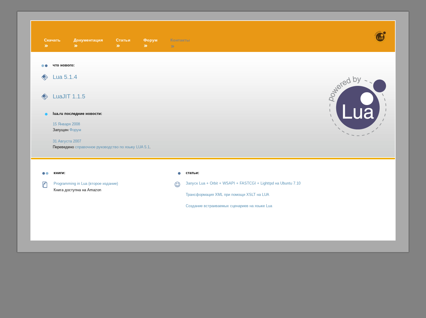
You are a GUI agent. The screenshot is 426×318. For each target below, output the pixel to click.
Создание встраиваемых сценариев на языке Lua (229, 206)
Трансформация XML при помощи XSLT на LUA (227, 194)
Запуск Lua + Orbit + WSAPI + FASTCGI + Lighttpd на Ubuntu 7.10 (243, 183)
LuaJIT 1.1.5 (69, 96)
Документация (88, 40)
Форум (150, 40)
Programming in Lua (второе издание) (86, 183)
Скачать (52, 40)
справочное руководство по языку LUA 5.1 (112, 147)
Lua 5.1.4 (65, 77)
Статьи (123, 40)
